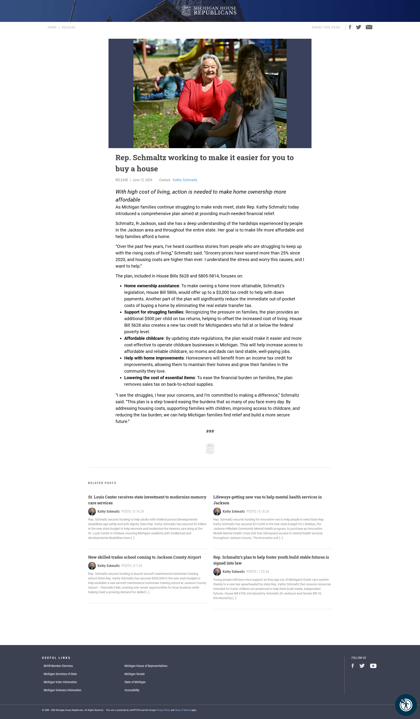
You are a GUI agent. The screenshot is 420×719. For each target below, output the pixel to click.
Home (52, 27)
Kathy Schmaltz (185, 180)
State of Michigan (135, 682)
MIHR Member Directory (58, 666)
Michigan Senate (134, 674)
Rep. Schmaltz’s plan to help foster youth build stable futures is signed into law (271, 560)
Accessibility (131, 690)
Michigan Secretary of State (60, 674)
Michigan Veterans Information (62, 690)
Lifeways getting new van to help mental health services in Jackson (267, 499)
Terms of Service (183, 710)
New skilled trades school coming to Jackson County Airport (144, 557)
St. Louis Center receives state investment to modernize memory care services (147, 499)
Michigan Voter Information (60, 682)
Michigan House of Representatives (145, 666)
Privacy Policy (163, 710)
